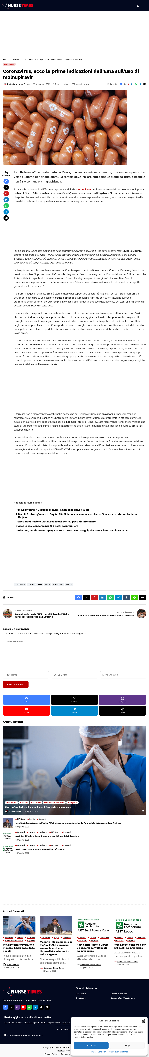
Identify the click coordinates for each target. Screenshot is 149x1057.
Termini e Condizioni (98, 1052)
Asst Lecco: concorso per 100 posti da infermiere (48, 525)
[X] (11, 1007)
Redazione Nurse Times (18, 84)
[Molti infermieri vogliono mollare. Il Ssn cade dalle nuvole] (74, 770)
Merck (47, 584)
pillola (69, 584)
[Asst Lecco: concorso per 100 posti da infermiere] (8, 849)
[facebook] (5, 1007)
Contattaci (124, 1052)
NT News (15, 59)
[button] (143, 1020)
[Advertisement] (74, 35)
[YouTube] (23, 1007)
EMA (40, 584)
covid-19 (32, 584)
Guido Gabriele (15, 811)
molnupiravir (84, 189)
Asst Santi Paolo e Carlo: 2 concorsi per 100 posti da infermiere (57, 521)
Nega (127, 1045)
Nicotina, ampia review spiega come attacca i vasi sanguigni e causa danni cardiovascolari (73, 530)
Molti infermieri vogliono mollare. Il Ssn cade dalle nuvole (53, 509)
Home (5, 59)
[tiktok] (41, 1007)
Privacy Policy (113, 1052)
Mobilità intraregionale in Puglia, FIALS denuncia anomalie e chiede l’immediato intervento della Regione (77, 516)
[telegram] (35, 1007)
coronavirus (20, 584)
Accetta (91, 1045)
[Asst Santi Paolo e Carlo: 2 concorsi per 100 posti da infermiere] (8, 836)
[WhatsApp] (29, 1007)
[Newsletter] (47, 1007)
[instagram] (17, 1007)
